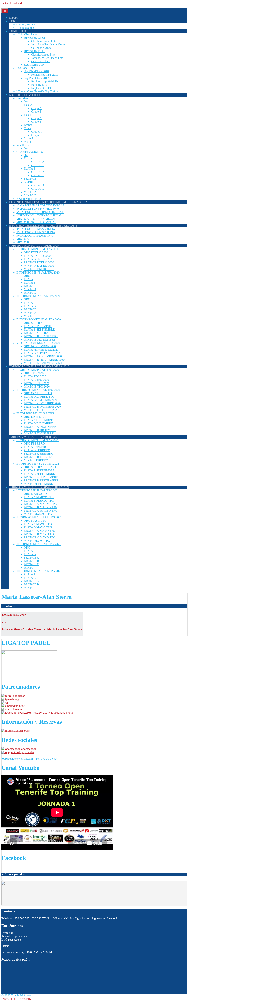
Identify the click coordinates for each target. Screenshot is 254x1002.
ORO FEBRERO (34, 443)
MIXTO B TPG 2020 (37, 386)
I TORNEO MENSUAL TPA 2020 (37, 249)
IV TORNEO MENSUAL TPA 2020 (38, 319)
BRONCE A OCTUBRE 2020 (42, 403)
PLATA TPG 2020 (35, 376)
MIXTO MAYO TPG (37, 540)
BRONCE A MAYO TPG (39, 530)
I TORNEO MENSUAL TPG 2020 (37, 369)
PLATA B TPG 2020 (36, 379)
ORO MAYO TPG (35, 520)
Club (12, 21)
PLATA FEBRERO (35, 446)
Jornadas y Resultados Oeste (48, 44)
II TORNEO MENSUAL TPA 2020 (38, 272)
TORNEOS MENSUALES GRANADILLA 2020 (39, 366)
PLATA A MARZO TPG (39, 497)
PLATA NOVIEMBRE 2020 (41, 349)
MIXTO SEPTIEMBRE (38, 483)
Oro (26, 101)
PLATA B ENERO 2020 (38, 259)
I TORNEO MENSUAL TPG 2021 (37, 490)
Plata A (28, 104)
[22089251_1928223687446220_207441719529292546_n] (37, 712)
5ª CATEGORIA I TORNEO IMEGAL (40, 212)
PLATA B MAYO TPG (38, 527)
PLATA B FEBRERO (37, 450)
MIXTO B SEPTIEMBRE (40, 339)
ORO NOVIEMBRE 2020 (40, 346)
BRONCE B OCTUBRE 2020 (42, 406)
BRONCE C (31, 564)
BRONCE (30, 178)
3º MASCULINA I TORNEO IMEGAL (40, 205)
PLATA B (30, 168)
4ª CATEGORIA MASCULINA (35, 232)
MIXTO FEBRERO (36, 460)
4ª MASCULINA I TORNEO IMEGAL (40, 208)
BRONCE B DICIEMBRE (40, 430)
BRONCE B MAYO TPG (39, 534)
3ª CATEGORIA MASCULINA (35, 228)
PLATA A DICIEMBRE (38, 420)
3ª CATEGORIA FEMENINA (34, 235)
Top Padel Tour (25, 67)
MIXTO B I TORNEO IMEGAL (36, 222)
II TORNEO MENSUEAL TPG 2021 (39, 517)
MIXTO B (30, 195)
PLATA (28, 279)
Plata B (28, 114)
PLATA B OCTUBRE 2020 (40, 400)
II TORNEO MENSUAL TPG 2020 (38, 389)
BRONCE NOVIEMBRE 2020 (43, 356)
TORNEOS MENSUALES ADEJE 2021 (34, 436)
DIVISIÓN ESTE (34, 51)
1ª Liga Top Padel (26, 34)
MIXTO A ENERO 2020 (39, 265)
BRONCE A (31, 557)
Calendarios (23, 98)
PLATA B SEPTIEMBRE (39, 329)
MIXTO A (30, 192)
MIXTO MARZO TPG (38, 514)
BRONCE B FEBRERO (39, 457)
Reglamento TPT (41, 88)
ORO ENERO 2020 (36, 252)
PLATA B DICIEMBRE (38, 423)
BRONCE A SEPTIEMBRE (41, 477)
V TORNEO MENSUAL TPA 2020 (38, 342)
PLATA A (30, 550)
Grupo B (36, 111)
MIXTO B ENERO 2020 (39, 269)
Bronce (28, 125)
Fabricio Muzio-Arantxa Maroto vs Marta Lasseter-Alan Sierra (42, 629)
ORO (27, 275)
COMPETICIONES (21, 31)
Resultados (22, 145)
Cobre (27, 128)
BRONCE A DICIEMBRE (40, 426)
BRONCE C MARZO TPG (40, 510)
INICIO (13, 17)
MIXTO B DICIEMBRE (39, 433)
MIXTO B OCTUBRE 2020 (41, 410)
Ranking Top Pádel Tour (45, 81)
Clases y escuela (26, 24)
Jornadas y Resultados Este (47, 57)
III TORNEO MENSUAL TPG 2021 (38, 544)
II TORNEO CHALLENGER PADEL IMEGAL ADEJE (43, 225)
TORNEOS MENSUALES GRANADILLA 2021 (39, 487)
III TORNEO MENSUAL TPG (35, 413)
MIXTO (29, 567)
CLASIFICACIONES (29, 151)
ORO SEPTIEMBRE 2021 (40, 467)
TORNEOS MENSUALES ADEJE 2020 (34, 245)
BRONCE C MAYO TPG (39, 537)
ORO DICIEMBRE (36, 416)
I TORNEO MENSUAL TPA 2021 (37, 440)
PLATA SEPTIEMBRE (38, 326)
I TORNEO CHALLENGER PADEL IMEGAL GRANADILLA (48, 202)
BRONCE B (31, 560)
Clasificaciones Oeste (43, 41)
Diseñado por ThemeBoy (16, 998)
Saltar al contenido (12, 3)
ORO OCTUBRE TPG (38, 393)
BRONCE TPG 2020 (36, 383)
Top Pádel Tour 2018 (36, 71)
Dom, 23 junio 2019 (14, 614)
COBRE (29, 182)
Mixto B (29, 141)
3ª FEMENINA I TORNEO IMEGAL (39, 215)
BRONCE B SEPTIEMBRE (41, 336)
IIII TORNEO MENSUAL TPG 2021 (39, 571)
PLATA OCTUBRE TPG (39, 396)
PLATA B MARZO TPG (39, 500)
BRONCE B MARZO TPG (40, 507)
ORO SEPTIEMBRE (36, 322)
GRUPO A (37, 161)
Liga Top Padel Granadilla (24, 94)
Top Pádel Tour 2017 (36, 78)
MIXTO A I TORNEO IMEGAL (36, 218)
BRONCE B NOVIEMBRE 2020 (44, 359)
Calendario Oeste (41, 47)
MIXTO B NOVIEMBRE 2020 (43, 363)
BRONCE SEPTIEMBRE (39, 332)
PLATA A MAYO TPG (38, 524)
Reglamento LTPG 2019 (30, 198)
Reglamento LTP (34, 64)
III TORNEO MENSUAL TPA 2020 (38, 296)
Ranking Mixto (40, 84)
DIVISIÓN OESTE (35, 37)
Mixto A (29, 138)
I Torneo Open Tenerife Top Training (38, 91)
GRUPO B (37, 165)
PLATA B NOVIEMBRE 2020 (42, 353)
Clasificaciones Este (43, 54)
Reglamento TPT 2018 (44, 74)
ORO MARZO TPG (36, 493)
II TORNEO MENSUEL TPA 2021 (37, 463)
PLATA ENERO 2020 (37, 255)
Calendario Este (40, 61)
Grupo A (36, 108)
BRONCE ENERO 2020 (39, 262)
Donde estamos (25, 27)
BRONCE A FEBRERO (38, 453)
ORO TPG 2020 (34, 373)
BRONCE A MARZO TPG (40, 503)
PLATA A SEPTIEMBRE (39, 470)
